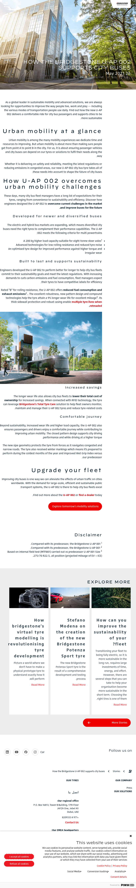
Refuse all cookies (19, 863)
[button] (122, 4)
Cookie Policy (104, 865)
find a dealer (86, 495)
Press (129, 787)
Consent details (119, 877)
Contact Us (72, 822)
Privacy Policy (120, 865)
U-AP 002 (69, 495)
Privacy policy (104, 877)
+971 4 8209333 (70, 817)
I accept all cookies (19, 856)
